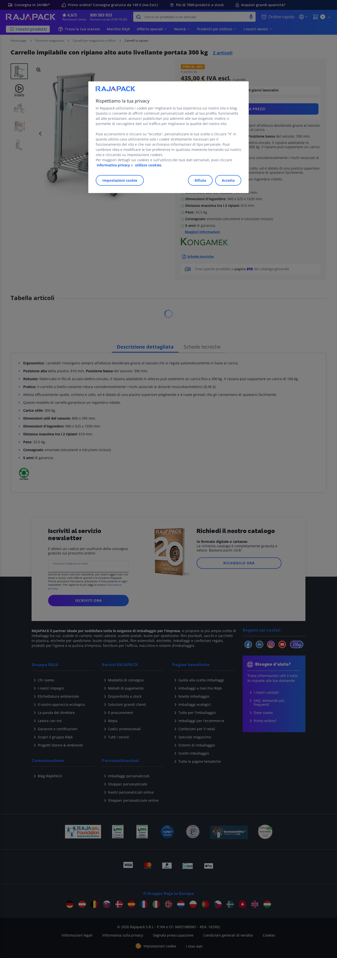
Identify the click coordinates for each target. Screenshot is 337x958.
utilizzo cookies (148, 165)
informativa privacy (113, 165)
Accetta (228, 180)
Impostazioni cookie (119, 180)
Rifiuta (200, 180)
